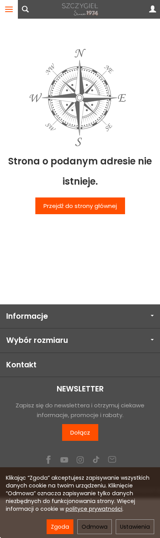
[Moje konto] (152, 9)
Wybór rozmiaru (37, 340)
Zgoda (60, 527)
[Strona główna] (80, 9)
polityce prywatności (94, 509)
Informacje (27, 316)
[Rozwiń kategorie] (9, 9)
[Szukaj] (25, 9)
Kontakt (21, 365)
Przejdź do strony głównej (80, 206)
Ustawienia (135, 527)
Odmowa (95, 527)
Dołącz (80, 432)
